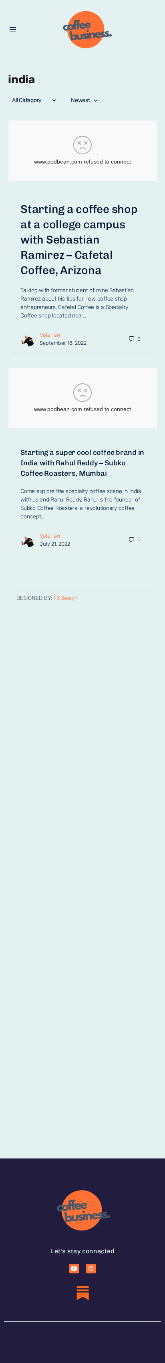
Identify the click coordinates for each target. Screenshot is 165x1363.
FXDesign (66, 598)
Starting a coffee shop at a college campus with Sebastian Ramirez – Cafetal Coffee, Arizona (79, 240)
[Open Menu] (13, 29)
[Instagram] (91, 1268)
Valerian (50, 335)
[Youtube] (74, 1268)
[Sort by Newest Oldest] (85, 100)
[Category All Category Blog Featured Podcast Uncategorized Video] (34, 100)
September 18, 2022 (63, 343)
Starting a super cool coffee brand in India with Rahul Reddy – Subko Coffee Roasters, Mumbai (82, 463)
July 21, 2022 (55, 544)
